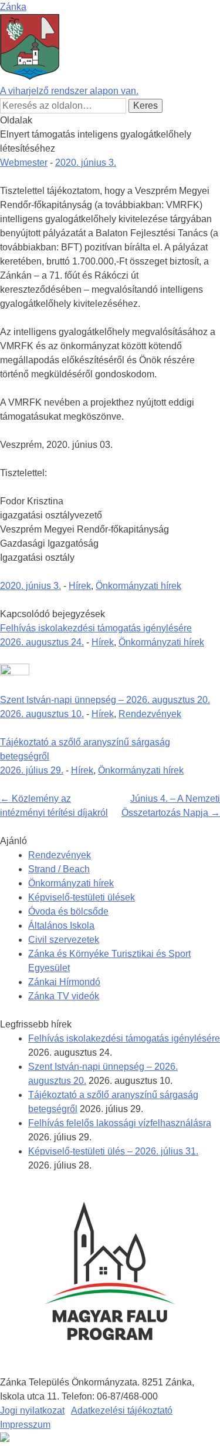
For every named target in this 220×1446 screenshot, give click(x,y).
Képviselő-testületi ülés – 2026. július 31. (113, 1151)
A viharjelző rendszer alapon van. (69, 91)
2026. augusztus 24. (42, 642)
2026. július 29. (31, 770)
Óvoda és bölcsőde (68, 911)
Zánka (13, 7)
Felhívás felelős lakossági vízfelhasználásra (119, 1123)
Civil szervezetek (63, 940)
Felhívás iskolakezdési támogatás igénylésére (96, 628)
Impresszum (25, 1425)
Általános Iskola (61, 925)
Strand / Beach (59, 869)
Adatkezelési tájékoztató (121, 1410)
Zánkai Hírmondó (64, 982)
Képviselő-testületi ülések (81, 897)
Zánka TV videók (63, 996)
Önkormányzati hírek (138, 586)
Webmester (24, 163)
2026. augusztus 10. (42, 714)
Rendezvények (150, 714)
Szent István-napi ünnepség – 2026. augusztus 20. (105, 700)
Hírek (80, 586)
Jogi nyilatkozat (32, 1410)
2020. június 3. (85, 163)
